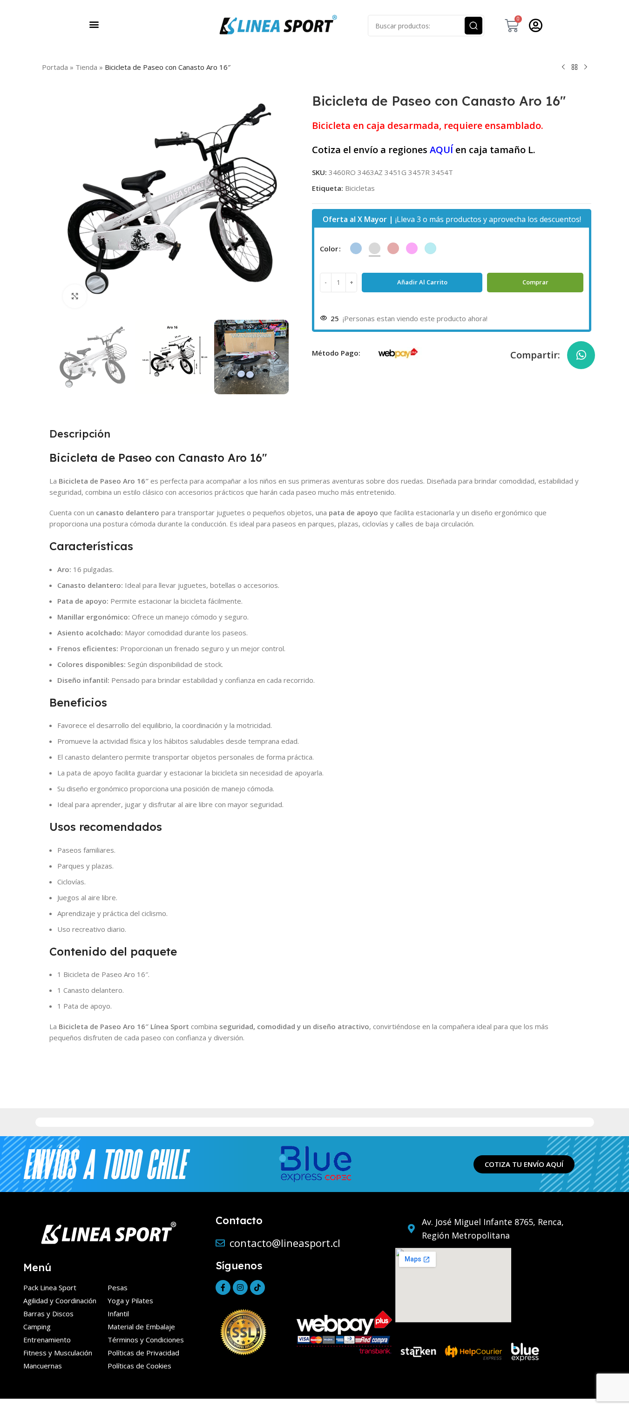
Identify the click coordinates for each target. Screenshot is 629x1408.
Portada (55, 67)
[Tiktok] (257, 1287)
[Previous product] (563, 67)
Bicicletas (360, 188)
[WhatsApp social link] (581, 355)
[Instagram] (240, 1287)
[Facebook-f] (223, 1287)
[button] (94, 24)
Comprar (535, 282)
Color (329, 248)
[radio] (356, 248)
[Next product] (585, 67)
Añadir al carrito (422, 282)
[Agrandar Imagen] (74, 296)
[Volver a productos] (574, 67)
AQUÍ (441, 149)
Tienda (86, 67)
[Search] (473, 25)
